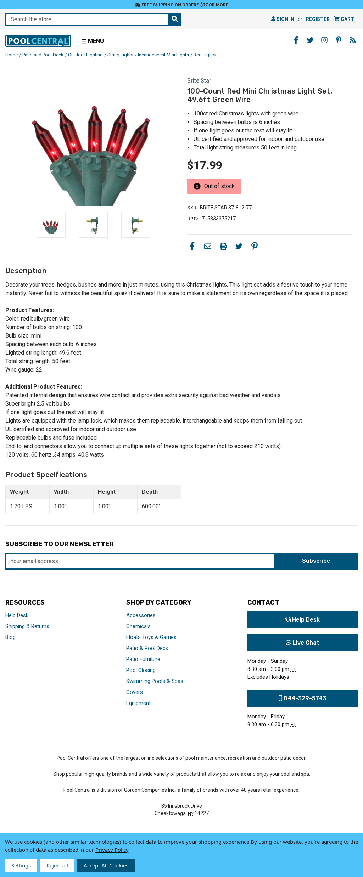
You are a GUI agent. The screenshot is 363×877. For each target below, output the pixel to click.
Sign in (284, 19)
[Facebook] (192, 246)
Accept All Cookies (106, 865)
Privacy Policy (111, 849)
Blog (10, 637)
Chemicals (138, 626)
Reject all (57, 865)
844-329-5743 (304, 698)
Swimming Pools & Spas (154, 681)
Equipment (138, 703)
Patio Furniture (143, 659)
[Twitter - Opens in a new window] (310, 40)
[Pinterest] (254, 246)
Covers (134, 692)
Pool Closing (141, 670)
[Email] (208, 246)
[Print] (223, 246)
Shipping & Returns (27, 626)
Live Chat (305, 642)
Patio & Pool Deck (147, 648)
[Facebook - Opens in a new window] (296, 40)
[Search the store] (175, 19)
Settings (21, 865)
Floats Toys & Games (151, 637)
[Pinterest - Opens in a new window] (339, 40)
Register (318, 19)
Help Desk (16, 615)
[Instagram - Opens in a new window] (324, 40)
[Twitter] (239, 246)
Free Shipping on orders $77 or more (184, 4)
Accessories (141, 615)
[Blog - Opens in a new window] (353, 40)
